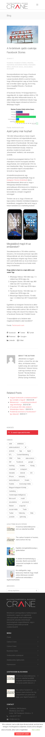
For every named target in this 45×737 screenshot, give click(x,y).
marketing (12, 491)
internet (22, 473)
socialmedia (28, 67)
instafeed (12, 469)
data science (30, 458)
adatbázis (20, 443)
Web (31, 513)
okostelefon (13, 502)
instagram (10, 65)
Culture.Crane (11, 646)
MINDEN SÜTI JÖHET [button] (22, 734)
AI (25, 447)
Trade (24, 509)
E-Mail (21, 340)
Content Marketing (23, 454)
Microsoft (12, 498)
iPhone (11, 476)
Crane (9, 637)
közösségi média (25, 484)
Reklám (11, 506)
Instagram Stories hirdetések (17, 180)
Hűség (32, 465)
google (30, 462)
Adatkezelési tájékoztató (15, 660)
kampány (22, 476)
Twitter (22, 333)
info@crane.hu (14, 719)
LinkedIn (12, 340)
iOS (31, 473)
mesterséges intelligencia (17, 495)
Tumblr (31, 333)
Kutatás (11, 484)
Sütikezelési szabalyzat (15, 655)
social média (13, 509)
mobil (23, 498)
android (11, 451)
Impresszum (11, 664)
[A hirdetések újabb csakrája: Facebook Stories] (22, 34)
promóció (25, 502)
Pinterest (12, 336)
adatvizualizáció (14, 447)
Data (18, 458)
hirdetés (30, 63)
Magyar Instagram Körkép (17, 487)
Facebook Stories (20, 63)
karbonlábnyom (14, 480)
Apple (29, 451)
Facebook (10, 63)
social (21, 67)
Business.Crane (12, 651)
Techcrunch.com (18, 325)
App (20, 451)
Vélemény (22, 513)
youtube (11, 517)
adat (10, 443)
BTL (10, 454)
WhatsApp (10, 69)
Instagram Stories (21, 65)
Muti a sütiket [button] (36, 730)
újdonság (23, 517)
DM (10, 462)
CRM (10, 458)
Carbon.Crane (12, 642)
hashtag (11, 465)
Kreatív (27, 480)
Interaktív (12, 473)
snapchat (14, 67)
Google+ (23, 336)
